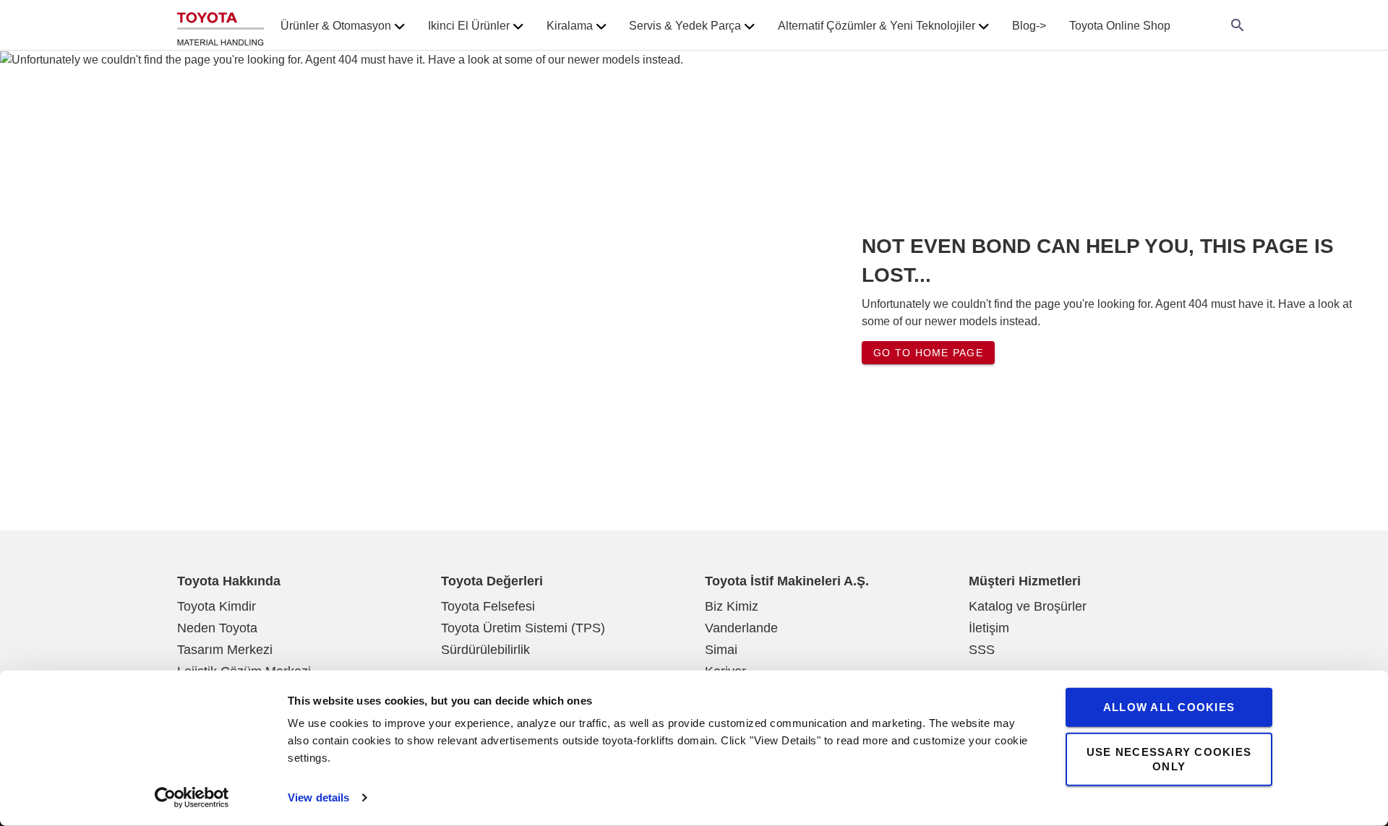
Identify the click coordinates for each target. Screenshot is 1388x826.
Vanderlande (741, 628)
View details (318, 797)
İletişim (989, 628)
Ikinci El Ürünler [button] (469, 26)
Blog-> (1029, 26)
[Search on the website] (1237, 25)
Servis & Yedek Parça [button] (685, 26)
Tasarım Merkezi (225, 649)
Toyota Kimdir (216, 606)
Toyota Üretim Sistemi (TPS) (523, 628)
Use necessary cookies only (1169, 758)
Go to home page (928, 352)
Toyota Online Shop (1119, 26)
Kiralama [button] (570, 26)
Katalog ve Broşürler (1028, 606)
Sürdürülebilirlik (485, 649)
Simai (721, 649)
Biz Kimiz (731, 606)
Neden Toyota (217, 628)
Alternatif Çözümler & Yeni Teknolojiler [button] (876, 26)
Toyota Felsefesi (488, 606)
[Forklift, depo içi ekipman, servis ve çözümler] (220, 25)
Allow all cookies (1169, 707)
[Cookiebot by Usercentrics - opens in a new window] (192, 798)
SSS (982, 649)
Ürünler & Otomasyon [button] (335, 26)
